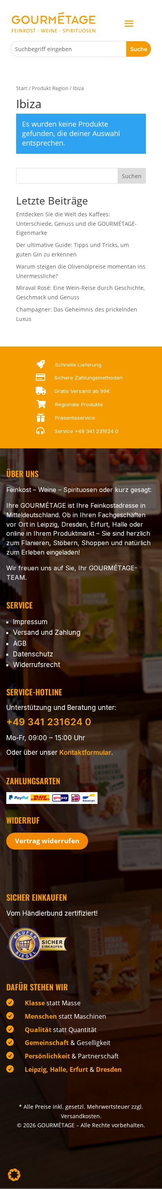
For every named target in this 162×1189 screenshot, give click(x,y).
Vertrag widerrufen (47, 840)
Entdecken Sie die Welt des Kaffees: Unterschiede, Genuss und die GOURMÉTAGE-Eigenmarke (76, 223)
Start (22, 88)
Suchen (132, 176)
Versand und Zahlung (47, 632)
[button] (14, 1175)
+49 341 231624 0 (96, 431)
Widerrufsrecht (36, 665)
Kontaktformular (85, 752)
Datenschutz (33, 654)
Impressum (30, 622)
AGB (19, 643)
